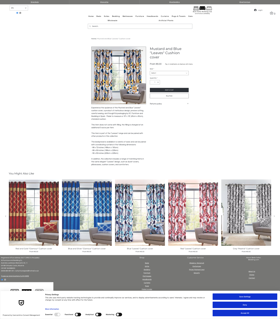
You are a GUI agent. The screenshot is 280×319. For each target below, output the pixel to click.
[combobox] (169, 73)
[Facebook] (17, 13)
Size (152, 69)
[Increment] (158, 82)
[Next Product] (274, 216)
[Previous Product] (5, 216)
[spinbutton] (155, 82)
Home (93, 39)
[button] (273, 13)
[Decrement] (151, 82)
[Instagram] (20, 13)
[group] (140, 216)
